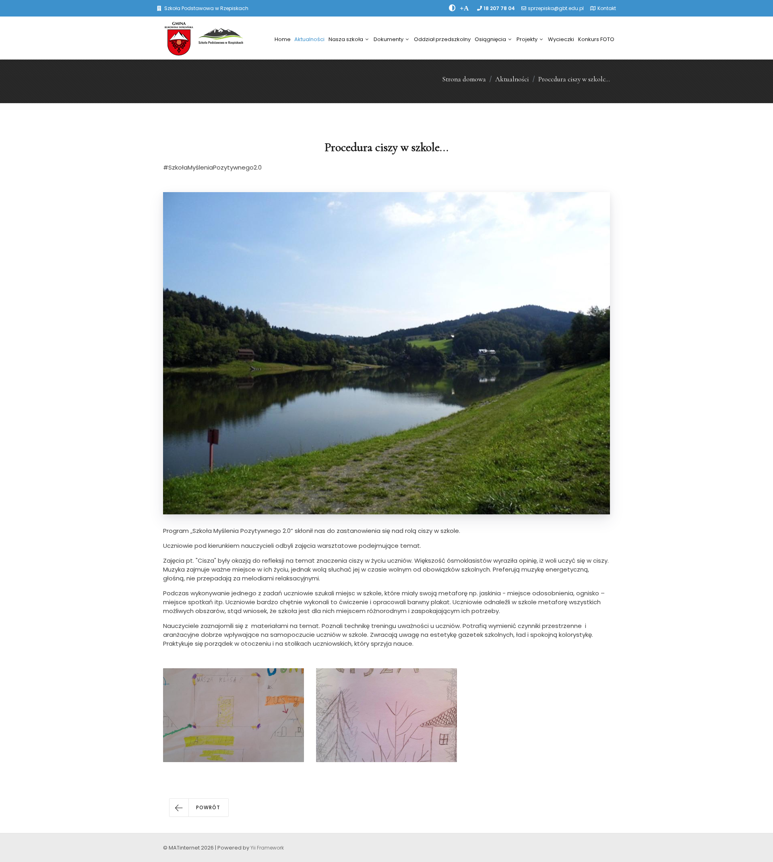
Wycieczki (561, 39)
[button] (199, 807)
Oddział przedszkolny (442, 39)
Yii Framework (267, 847)
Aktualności (309, 39)
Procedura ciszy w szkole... (574, 79)
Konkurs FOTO (596, 39)
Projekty (527, 39)
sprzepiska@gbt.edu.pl (556, 8)
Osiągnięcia (490, 39)
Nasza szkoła (346, 39)
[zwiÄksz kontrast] (452, 8)
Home (283, 39)
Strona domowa (464, 79)
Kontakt (606, 8)
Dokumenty (388, 39)
